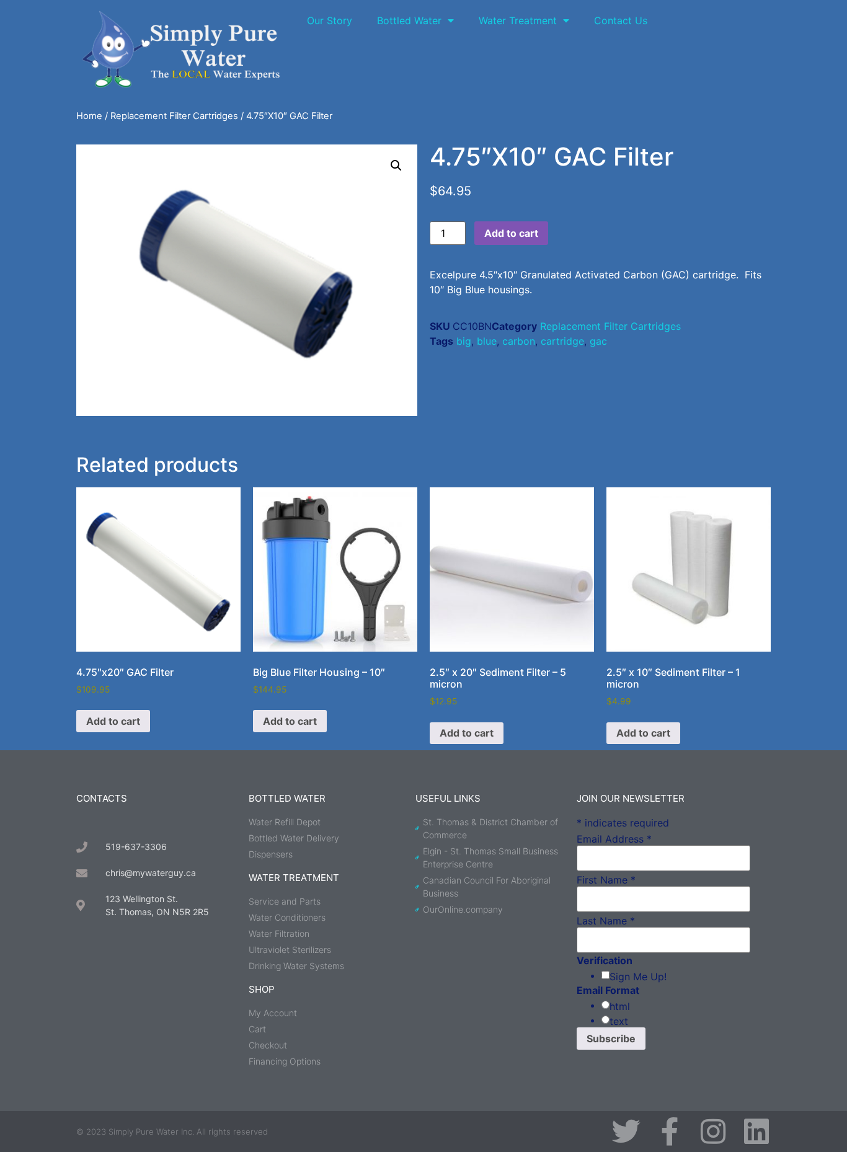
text (619, 1021)
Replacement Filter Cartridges (174, 116)
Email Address (614, 839)
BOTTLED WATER (287, 798)
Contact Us (620, 20)
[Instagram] (713, 1131)
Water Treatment (518, 20)
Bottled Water (409, 20)
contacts (101, 798)
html (620, 1006)
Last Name (606, 921)
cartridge (562, 341)
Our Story (329, 20)
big (463, 341)
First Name (606, 880)
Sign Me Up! (638, 976)
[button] (396, 165)
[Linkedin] (756, 1131)
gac (598, 341)
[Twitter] (626, 1131)
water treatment (294, 878)
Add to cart (511, 233)
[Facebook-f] (669, 1131)
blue (487, 341)
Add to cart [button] (113, 721)
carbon (518, 341)
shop (262, 989)
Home (89, 116)
